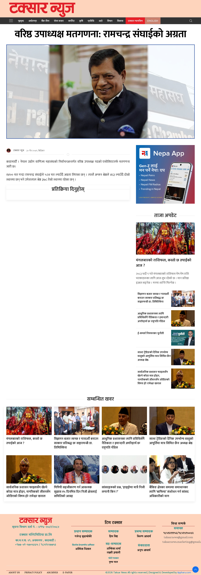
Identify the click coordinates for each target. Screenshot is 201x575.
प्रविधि (91, 20)
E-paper (67, 573)
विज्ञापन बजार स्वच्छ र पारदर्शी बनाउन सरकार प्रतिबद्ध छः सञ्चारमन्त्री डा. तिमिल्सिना (153, 298)
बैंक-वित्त (45, 20)
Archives (52, 573)
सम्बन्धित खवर (100, 399)
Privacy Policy (33, 573)
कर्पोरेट (71, 20)
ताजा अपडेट (165, 215)
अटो (101, 20)
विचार (109, 20)
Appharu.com (184, 572)
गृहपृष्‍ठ (21, 20)
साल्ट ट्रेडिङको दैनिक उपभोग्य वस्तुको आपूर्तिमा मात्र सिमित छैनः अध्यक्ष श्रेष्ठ (154, 356)
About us (14, 573)
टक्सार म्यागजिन (135, 20)
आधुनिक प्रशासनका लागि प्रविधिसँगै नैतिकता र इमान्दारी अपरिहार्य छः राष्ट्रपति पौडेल (153, 317)
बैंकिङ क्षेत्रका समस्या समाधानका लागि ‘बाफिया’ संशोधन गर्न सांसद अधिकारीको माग (169, 492)
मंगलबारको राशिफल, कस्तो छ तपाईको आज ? (163, 263)
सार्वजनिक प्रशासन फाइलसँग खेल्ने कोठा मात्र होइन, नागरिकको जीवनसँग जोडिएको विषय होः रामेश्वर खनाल (153, 378)
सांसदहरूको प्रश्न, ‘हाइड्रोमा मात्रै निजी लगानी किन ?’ (123, 489)
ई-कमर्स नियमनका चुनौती (151, 333)
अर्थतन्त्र (33, 20)
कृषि (81, 20)
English (152, 20)
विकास (120, 20)
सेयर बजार (59, 20)
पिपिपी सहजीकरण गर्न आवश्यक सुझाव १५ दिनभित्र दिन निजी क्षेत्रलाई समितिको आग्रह (75, 492)
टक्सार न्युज (18, 150)
